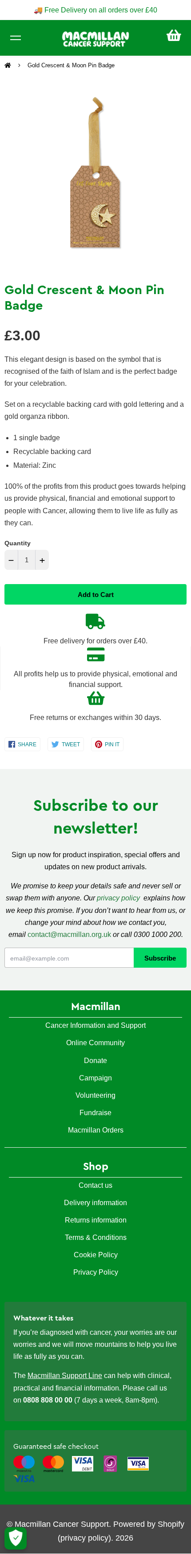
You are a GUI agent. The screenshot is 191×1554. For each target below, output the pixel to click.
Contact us (95, 1185)
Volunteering (95, 1095)
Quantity (17, 543)
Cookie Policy (96, 1255)
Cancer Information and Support (95, 1025)
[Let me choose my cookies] (15, 1538)
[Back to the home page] (8, 65)
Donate (95, 1060)
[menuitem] (174, 35)
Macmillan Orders (95, 1130)
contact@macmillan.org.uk (69, 934)
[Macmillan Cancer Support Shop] (95, 38)
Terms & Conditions (96, 1237)
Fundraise (95, 1112)
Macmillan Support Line (65, 1375)
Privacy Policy (95, 1272)
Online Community (95, 1043)
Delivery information (95, 1202)
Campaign (95, 1078)
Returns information (96, 1220)
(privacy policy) (84, 1538)
